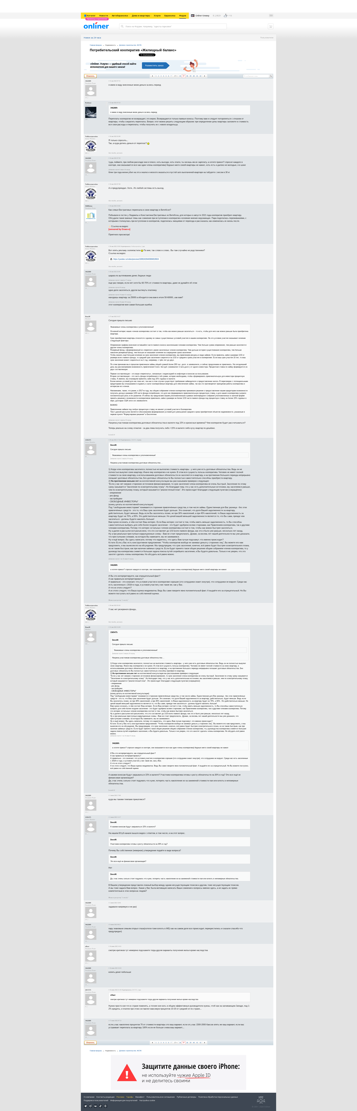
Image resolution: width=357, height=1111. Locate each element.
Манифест (139, 1097)
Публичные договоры (186, 1097)
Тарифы (129, 1097)
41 (197, 76)
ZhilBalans (88, 206)
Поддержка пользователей (96, 1100)
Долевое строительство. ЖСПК (130, 45)
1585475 (88, 440)
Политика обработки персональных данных (218, 1097)
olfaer (87, 946)
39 (190, 76)
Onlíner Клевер (202, 15)
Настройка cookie (147, 1100)
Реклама (120, 1097)
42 (200, 76)
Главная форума (96, 45)
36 (180, 76)
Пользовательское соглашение (161, 1097)
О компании (89, 1097)
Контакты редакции (105, 1097)
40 (194, 76)
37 (175, 76)
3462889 (88, 81)
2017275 (88, 990)
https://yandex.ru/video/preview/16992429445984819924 (136, 259)
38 (187, 76)
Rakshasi (88, 103)
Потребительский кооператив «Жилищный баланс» (133, 50)
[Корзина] (270, 26)
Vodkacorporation (91, 136)
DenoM (87, 316)
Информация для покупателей (123, 1100)
